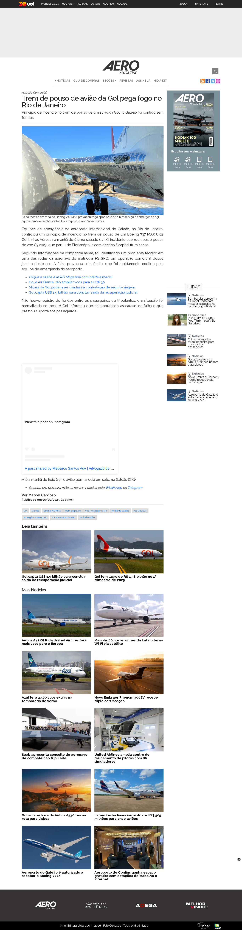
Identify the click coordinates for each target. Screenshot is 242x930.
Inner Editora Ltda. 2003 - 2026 (80, 925)
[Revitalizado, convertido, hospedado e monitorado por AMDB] (218, 926)
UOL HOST (68, 3)
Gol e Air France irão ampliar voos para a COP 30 (67, 282)
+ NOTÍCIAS (62, 80)
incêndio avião (87, 517)
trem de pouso (73, 510)
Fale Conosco (112, 925)
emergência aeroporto (35, 517)
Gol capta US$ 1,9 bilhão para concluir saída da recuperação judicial (83, 292)
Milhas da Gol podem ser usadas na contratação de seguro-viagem (82, 287)
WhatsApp (113, 487)
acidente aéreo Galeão (63, 517)
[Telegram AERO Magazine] (212, 80)
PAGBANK (82, 3)
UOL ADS (122, 3)
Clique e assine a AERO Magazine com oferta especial (70, 277)
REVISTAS (126, 80)
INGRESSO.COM (50, 3)
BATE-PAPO (201, 3)
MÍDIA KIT (160, 80)
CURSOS (95, 3)
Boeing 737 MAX (52, 510)
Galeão (35, 510)
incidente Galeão (120, 510)
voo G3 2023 (140, 510)
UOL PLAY (108, 3)
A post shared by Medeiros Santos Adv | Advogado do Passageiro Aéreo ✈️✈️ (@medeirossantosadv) (105, 468)
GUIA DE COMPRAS (86, 80)
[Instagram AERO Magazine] (217, 80)
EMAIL (219, 3)
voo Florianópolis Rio (96, 510)
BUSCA (183, 3)
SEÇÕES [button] (108, 80)
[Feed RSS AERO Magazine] (202, 80)
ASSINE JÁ (143, 80)
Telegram (135, 487)
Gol (25, 510)
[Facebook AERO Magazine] (207, 80)
